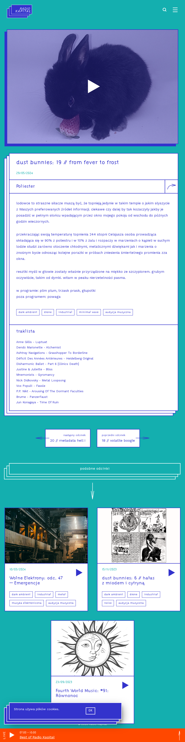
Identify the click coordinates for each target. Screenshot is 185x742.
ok (90, 710)
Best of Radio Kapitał (37, 737)
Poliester (25, 186)
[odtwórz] (78, 573)
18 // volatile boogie (118, 438)
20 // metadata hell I (68, 438)
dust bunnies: (35, 162)
